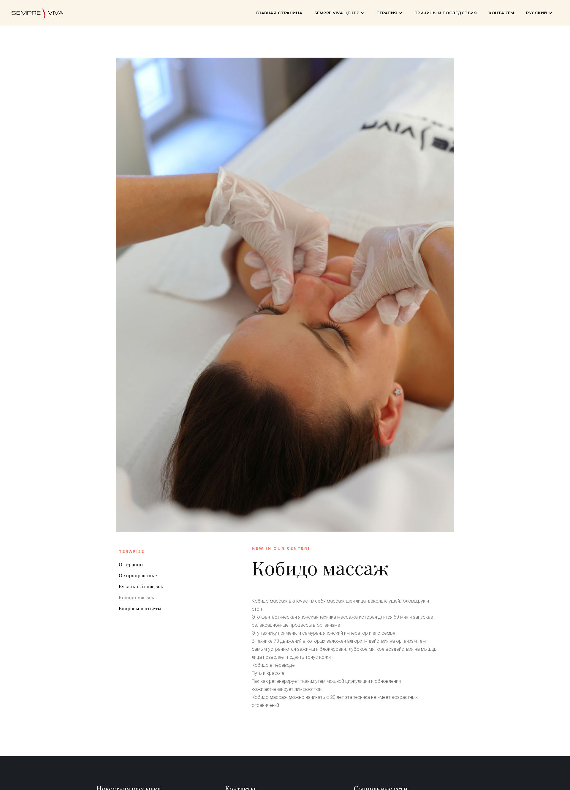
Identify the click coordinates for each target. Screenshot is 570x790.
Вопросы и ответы (140, 608)
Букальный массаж (141, 586)
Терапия (387, 12)
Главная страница (279, 12)
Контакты (501, 12)
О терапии (131, 564)
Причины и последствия (445, 12)
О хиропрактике (138, 575)
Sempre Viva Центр (337, 12)
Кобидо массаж (136, 597)
